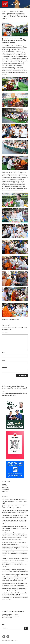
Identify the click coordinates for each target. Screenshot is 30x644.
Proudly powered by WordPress (9, 640)
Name (4, 352)
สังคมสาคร (4, 491)
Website (4, 367)
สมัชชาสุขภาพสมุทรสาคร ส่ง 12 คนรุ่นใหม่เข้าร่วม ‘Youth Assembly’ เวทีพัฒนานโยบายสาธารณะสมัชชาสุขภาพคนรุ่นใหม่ (15, 528)
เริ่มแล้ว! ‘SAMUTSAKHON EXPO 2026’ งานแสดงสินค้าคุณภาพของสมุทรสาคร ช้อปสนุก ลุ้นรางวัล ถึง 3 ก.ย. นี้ (14, 501)
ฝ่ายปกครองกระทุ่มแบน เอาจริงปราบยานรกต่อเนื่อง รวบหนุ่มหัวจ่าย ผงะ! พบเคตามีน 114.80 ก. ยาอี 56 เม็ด (14, 522)
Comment (5, 333)
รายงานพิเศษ (5, 487)
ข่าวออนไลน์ (14, 4)
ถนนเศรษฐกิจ (5, 489)
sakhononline (18, 11)
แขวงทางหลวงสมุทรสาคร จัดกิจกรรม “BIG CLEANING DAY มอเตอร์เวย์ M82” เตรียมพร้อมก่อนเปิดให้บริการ (14, 564)
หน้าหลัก (4, 484)
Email (4, 360)
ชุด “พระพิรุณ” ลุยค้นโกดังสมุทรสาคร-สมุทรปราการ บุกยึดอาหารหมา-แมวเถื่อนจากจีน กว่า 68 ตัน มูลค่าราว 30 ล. (14, 553)
